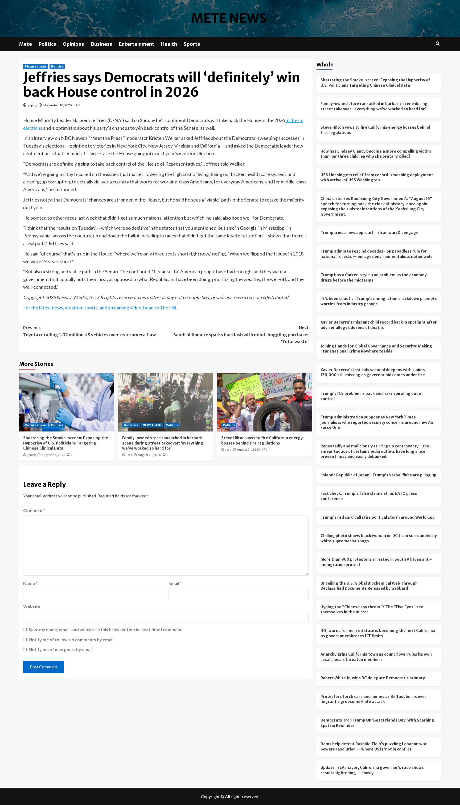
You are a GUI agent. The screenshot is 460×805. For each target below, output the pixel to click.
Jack (129, 455)
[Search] (437, 43)
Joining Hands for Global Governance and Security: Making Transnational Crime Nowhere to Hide (376, 349)
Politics (47, 44)
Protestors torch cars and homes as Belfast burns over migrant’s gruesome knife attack (373, 699)
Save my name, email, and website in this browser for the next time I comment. (106, 629)
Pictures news (36, 66)
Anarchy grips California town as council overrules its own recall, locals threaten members (376, 657)
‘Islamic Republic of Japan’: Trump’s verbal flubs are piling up (378, 475)
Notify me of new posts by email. (61, 649)
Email (175, 583)
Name (30, 583)
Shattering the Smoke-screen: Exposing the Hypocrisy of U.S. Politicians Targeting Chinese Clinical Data (65, 443)
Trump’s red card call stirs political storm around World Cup (378, 517)
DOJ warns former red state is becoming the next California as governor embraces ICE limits (378, 633)
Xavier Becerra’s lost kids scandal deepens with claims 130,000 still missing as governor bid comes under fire (373, 372)
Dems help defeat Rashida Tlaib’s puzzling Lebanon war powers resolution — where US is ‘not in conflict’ (374, 746)
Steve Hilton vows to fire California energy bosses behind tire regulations (262, 440)
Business (101, 44)
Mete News (228, 18)
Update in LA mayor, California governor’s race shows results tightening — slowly (372, 770)
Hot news (131, 425)
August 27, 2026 (53, 455)
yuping (32, 105)
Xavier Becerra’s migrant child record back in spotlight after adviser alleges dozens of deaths (379, 325)
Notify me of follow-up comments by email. (71, 639)
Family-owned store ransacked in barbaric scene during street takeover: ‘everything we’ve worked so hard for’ (162, 443)
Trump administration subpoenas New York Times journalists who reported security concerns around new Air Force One (377, 422)
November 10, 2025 (57, 105)
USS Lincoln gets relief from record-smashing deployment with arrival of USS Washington (377, 178)
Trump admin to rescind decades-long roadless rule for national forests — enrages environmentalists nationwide (377, 254)
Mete (25, 44)
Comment (34, 510)
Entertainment (136, 44)
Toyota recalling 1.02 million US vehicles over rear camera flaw (89, 331)
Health (169, 44)
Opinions (73, 44)
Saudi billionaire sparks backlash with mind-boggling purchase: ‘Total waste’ (241, 334)
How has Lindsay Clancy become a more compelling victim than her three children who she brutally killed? (376, 154)
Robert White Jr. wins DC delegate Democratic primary (373, 678)
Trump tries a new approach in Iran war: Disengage (369, 232)
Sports (192, 44)
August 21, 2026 (149, 455)
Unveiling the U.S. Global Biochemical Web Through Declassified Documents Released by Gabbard (369, 586)
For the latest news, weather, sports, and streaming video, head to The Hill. (100, 308)
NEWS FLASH (152, 425)
